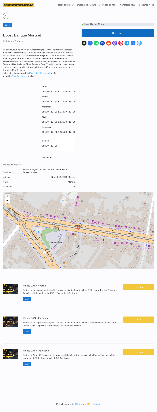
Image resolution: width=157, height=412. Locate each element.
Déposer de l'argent (86, 4)
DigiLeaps (80, 404)
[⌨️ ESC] (6, 16)
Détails (139, 287)
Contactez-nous (127, 4)
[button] (78, 228)
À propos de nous (108, 4)
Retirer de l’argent (65, 4)
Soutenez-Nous (146, 4)
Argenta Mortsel (19, 75)
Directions (117, 33)
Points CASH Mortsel (39, 73)
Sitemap (96, 404)
